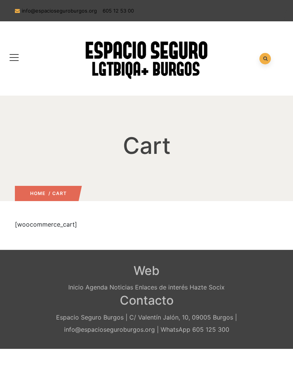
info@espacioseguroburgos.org (59, 11)
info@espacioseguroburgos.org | (111, 329)
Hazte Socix (207, 287)
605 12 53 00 (118, 11)
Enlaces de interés (161, 287)
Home (37, 193)
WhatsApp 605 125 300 (195, 329)
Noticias (121, 287)
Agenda (96, 287)
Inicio (76, 287)
